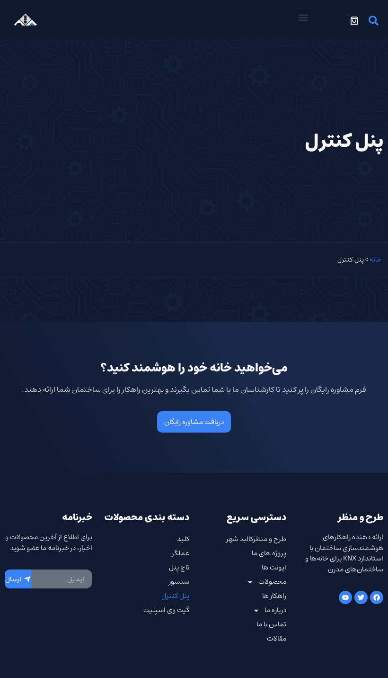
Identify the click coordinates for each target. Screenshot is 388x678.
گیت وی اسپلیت (166, 610)
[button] (303, 17)
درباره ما (275, 610)
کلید (183, 539)
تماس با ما (271, 624)
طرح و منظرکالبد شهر (256, 539)
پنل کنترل (175, 595)
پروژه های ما (269, 553)
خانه (375, 259)
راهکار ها (274, 595)
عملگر (180, 553)
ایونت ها (274, 567)
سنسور (179, 581)
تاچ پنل (179, 567)
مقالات (276, 638)
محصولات (272, 581)
